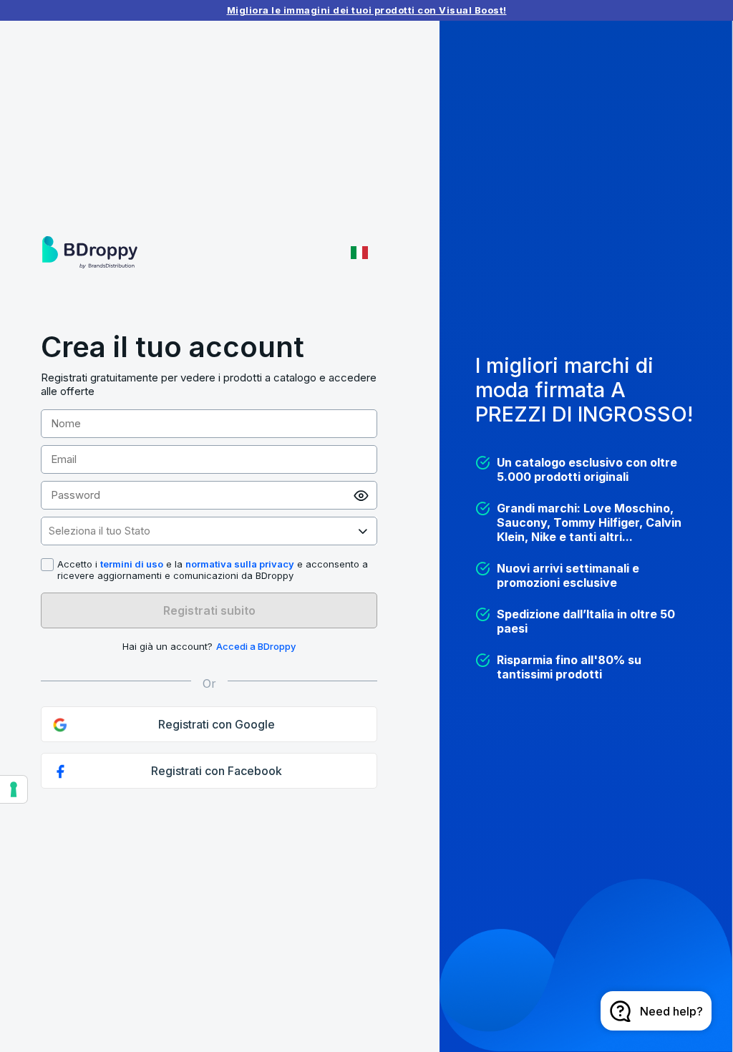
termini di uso (131, 564)
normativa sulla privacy (239, 564)
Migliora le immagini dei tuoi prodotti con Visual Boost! (367, 10)
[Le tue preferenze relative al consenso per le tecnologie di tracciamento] (13, 789)
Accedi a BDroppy (256, 646)
